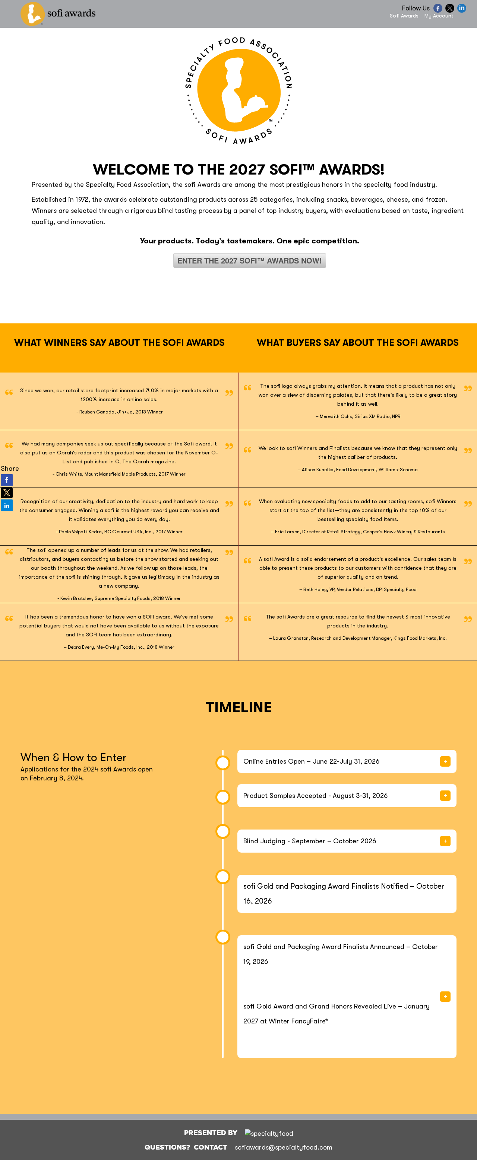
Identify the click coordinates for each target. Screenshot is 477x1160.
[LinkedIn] (462, 11)
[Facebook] (438, 11)
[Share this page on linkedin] (7, 505)
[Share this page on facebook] (7, 480)
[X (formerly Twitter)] (450, 11)
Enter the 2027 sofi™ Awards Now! (249, 260)
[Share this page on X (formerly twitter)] (7, 492)
